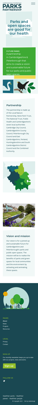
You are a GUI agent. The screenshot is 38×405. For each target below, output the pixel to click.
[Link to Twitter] (4, 381)
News (5, 324)
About (5, 321)
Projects (5, 326)
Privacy (5, 342)
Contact (5, 344)
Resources (6, 329)
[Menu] (32, 3)
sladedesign (31, 401)
